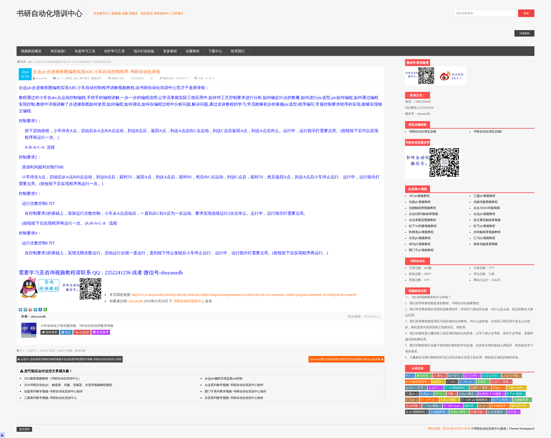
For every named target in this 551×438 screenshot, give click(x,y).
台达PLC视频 (64, 350)
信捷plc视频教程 (420, 202)
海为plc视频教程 (420, 244)
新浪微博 (102, 332)
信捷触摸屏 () (522, 399)
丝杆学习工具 (114, 51)
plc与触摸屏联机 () (418, 381)
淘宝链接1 (58, 51)
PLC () (410, 375)
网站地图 (434, 428)
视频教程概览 (31, 51)
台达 (75, 78)
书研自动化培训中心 (188, 301)
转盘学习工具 (85, 51)
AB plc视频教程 (419, 195)
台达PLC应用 (47, 350)
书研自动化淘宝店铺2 (488, 131)
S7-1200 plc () (429, 399)
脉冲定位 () (455, 375)
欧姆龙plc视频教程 (421, 232)
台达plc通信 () (467, 393)
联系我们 (238, 51)
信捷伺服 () (478, 411)
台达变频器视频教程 (422, 220)
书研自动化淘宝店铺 (422, 131)
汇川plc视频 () (432, 405)
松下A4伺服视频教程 (423, 226)
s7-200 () (452, 381)
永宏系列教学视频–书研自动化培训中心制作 (234, 397)
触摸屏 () (438, 381)
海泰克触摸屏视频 (486, 244)
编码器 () (471, 405)
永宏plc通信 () (459, 411)
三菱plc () (412, 393)
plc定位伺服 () (512, 375)
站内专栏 (51, 332)
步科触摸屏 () (500, 405)
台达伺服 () (413, 405)
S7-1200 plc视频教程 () (476, 399)
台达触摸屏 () (439, 411)
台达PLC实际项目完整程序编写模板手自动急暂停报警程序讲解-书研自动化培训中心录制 (71, 359)
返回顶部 (24, 429)
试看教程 (193, 51)
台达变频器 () (497, 411)
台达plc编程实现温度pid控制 (223, 378)
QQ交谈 (83, 332)
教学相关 (84, 78)
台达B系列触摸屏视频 (423, 214)
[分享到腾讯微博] (35, 309)
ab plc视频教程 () (417, 411)
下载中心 (215, 51)
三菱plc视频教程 (484, 195)
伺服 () (451, 393)
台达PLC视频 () (501, 381)
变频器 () (483, 381)
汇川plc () (412, 399)
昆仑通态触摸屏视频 (487, 220)
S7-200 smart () (453, 405)
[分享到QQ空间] (25, 309)
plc (30, 61)
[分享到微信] (45, 309)
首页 (23, 61)
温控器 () (514, 411)
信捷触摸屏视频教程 (422, 208)
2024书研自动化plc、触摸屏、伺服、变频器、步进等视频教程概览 (68, 385)
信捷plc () (499, 387)
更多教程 (170, 51)
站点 (67, 332)
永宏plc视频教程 (420, 238)
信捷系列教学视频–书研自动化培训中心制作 (53, 391)
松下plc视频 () (515, 393)
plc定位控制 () (491, 375)
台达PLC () (435, 387)
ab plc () (484, 405)
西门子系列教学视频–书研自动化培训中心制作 (235, 391)
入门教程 (66, 78)
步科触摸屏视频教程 (487, 232)
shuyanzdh (41, 78)
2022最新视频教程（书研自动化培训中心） (52, 378)
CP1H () (440, 393)
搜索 (526, 13)
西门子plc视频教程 (421, 250)
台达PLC (32, 350)
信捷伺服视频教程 (486, 202)
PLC (22, 350)
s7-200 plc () (467, 381)
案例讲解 (80, 350)
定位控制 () (472, 375)
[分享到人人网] (40, 309)
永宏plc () (426, 393)
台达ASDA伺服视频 (487, 208)
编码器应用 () (520, 405)
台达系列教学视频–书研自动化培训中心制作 (234, 385)
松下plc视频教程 (484, 226)
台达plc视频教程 (484, 214)
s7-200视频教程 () (456, 387)
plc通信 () (439, 375)
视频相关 (96, 78)
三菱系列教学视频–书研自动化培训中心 (50, 397)
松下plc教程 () (502, 399)
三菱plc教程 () (516, 387)
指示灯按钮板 (144, 51)
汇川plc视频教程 (484, 238)
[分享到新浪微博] (30, 309)
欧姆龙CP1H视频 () (491, 393)
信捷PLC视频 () (480, 387)
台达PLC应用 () (416, 387)
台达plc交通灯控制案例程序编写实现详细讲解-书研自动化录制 (345, 359)
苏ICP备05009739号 (456, 428)
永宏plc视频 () (449, 399)
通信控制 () (423, 375)
